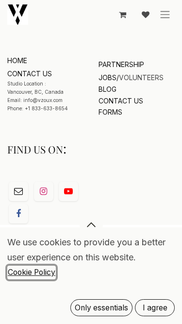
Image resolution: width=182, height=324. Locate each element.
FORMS (110, 112)
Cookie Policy (31, 272)
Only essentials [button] (101, 307)
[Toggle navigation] (165, 14)
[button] (91, 225)
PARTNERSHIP (121, 64)
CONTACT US (121, 101)
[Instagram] (43, 191)
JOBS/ (109, 77)
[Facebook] (18, 213)
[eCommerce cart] (122, 14)
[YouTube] (68, 191)
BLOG (107, 89)
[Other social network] (18, 191)
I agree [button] (155, 307)
